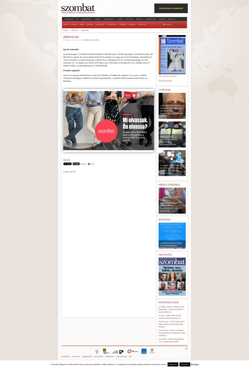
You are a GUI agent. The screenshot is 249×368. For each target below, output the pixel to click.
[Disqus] (108, 210)
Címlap (65, 30)
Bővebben (195, 364)
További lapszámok (165, 80)
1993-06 (72, 171)
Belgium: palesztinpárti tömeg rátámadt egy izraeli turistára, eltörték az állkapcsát (172, 332)
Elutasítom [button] (185, 364)
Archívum (74, 30)
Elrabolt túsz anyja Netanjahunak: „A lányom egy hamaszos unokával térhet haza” (171, 309)
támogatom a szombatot (171, 8)
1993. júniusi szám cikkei (168, 76)
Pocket (83, 164)
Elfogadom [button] (173, 364)
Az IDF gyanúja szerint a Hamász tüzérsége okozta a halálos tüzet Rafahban (172, 324)
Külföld (95, 40)
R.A (68, 40)
